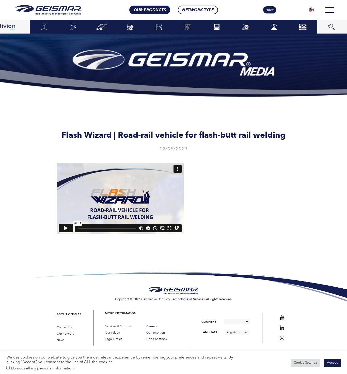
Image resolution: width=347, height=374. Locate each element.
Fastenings (73, 27)
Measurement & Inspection (274, 26)
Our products (150, 10)
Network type (198, 10)
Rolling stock (216, 26)
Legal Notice (113, 339)
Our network (65, 334)
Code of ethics (156, 339)
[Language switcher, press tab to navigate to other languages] (311, 10)
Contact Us (64, 327)
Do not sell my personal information (42, 368)
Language (209, 332)
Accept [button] (332, 362)
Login (270, 10)
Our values (112, 333)
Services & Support (118, 326)
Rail (44, 27)
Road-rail (245, 27)
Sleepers (102, 27)
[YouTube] (282, 317)
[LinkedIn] (282, 327)
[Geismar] (42, 10)
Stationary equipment (303, 26)
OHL (159, 27)
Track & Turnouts (188, 26)
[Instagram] (282, 338)
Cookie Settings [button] (305, 362)
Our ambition (155, 333)
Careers (151, 326)
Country (208, 322)
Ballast (130, 27)
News (60, 340)
